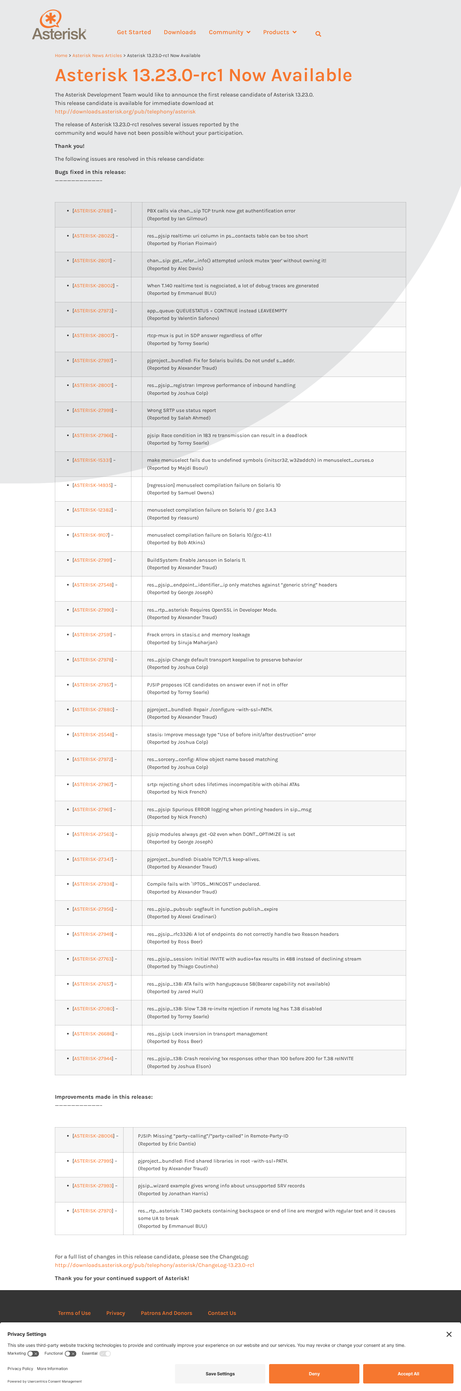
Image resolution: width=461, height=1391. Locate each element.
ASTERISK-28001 (93, 385)
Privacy (115, 1313)
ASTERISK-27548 (93, 585)
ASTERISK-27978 (93, 660)
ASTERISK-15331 (92, 460)
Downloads (180, 32)
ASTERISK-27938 (93, 884)
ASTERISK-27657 (93, 984)
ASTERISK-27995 (93, 1161)
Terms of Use (74, 1313)
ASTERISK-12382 (93, 510)
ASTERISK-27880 (93, 709)
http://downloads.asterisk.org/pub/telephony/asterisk (125, 111)
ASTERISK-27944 (93, 1058)
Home (61, 55)
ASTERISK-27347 (93, 859)
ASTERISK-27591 (92, 635)
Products (276, 32)
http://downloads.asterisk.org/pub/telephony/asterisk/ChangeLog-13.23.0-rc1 (154, 1265)
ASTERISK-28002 (93, 286)
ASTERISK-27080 (93, 1009)
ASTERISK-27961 (92, 809)
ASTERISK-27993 (93, 1186)
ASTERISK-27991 (92, 560)
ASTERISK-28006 (93, 1136)
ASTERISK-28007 (93, 335)
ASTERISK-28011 (92, 260)
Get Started (134, 32)
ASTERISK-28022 (93, 236)
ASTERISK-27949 (93, 934)
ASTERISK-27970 (93, 1211)
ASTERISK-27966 (93, 435)
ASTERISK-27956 (93, 909)
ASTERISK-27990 (93, 610)
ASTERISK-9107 (91, 535)
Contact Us (222, 1313)
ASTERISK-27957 (93, 685)
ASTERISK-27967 (93, 784)
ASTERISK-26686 (93, 1034)
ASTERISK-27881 (92, 211)
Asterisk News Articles (97, 55)
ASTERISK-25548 (93, 734)
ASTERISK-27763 (93, 959)
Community (226, 32)
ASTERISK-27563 (93, 834)
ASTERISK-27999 (93, 410)
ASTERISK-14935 (92, 485)
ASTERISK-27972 (93, 759)
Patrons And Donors (166, 1313)
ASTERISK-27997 (93, 360)
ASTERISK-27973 (93, 311)
